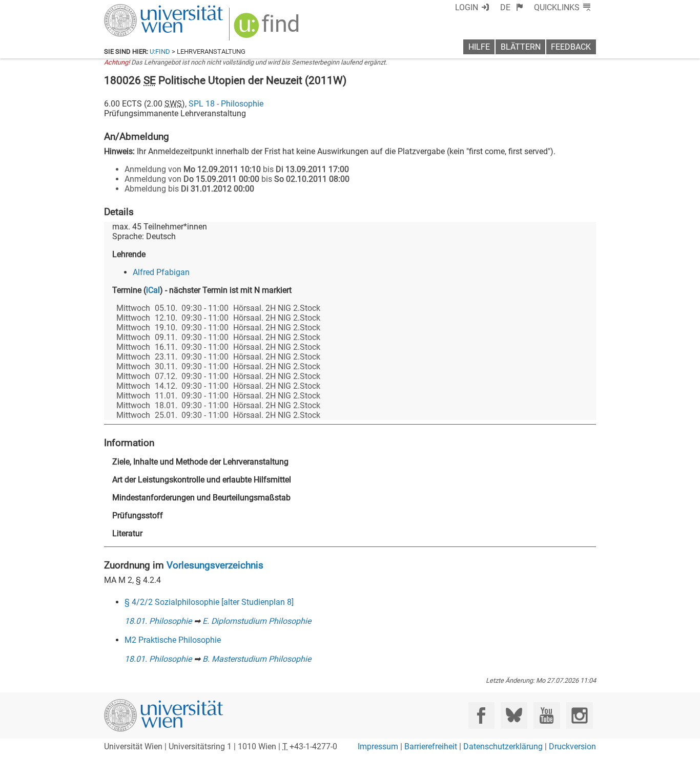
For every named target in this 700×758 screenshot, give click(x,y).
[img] (267, 29)
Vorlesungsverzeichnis (215, 565)
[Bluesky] (514, 715)
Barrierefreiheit (430, 746)
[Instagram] (579, 715)
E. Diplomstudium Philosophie (256, 621)
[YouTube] (546, 715)
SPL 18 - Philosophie (226, 104)
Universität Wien (139, 9)
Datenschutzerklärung (503, 746)
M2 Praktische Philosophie (173, 640)
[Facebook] (481, 715)
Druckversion (572, 746)
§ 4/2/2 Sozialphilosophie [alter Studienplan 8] (209, 602)
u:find (160, 51)
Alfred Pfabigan (161, 272)
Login (466, 7)
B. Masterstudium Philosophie (256, 659)
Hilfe (479, 47)
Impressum (378, 746)
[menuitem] (511, 7)
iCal (153, 290)
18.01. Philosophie (158, 621)
